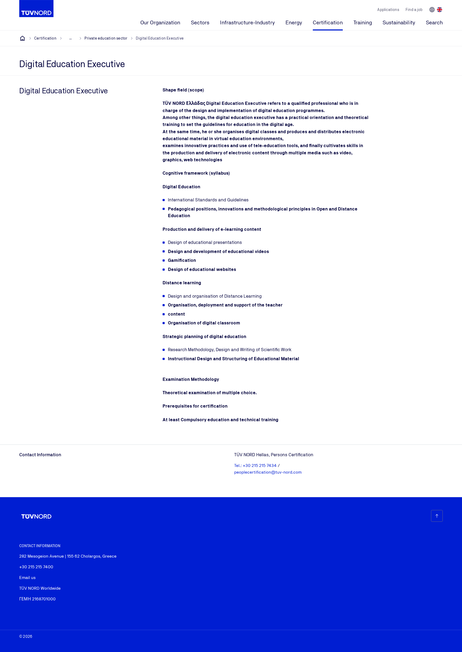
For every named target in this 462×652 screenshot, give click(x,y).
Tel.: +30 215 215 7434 (256, 465)
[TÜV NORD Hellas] (22, 38)
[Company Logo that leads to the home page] (36, 8)
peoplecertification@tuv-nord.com (268, 472)
